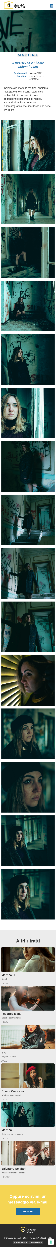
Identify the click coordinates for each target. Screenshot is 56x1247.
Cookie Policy (36, 1242)
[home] (13, 5)
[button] (51, 5)
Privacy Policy (21, 1242)
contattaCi (28, 1211)
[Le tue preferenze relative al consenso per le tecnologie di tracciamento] (51, 1242)
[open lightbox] (28, 145)
